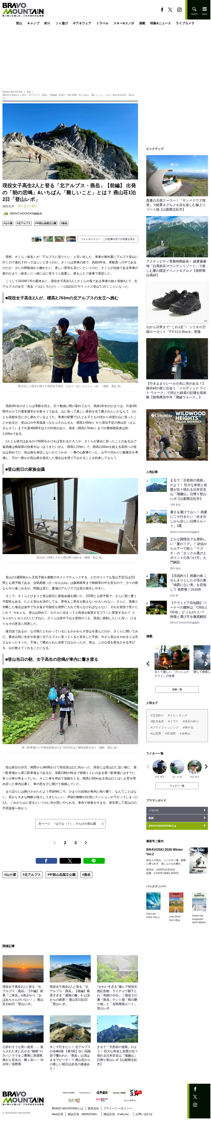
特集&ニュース (160, 23)
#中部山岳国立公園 (45, 223)
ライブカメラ (185, 23)
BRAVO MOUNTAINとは (67, 1108)
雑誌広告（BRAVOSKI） (83, 1114)
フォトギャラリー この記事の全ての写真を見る (108, 239)
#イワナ (173, 721)
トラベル (102, 23)
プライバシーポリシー (117, 1108)
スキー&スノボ (123, 23)
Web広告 (57, 1114)
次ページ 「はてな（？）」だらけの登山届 (67, 823)
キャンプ (33, 23)
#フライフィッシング (165, 727)
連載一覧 (177, 689)
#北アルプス (24, 223)
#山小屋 (7, 223)
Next (206, 663)
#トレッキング (177, 715)
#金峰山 (185, 733)
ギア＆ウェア (82, 23)
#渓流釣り (157, 715)
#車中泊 (188, 727)
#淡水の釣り (191, 721)
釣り (47, 23)
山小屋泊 (32, 206)
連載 (142, 23)
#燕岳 (64, 223)
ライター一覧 (177, 785)
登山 (19, 23)
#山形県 (156, 733)
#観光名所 (157, 721)
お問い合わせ (144, 1114)
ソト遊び (61, 23)
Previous (148, 663)
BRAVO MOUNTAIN (12, 92)
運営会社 (93, 1108)
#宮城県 (170, 733)
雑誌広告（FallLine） (117, 1114)
